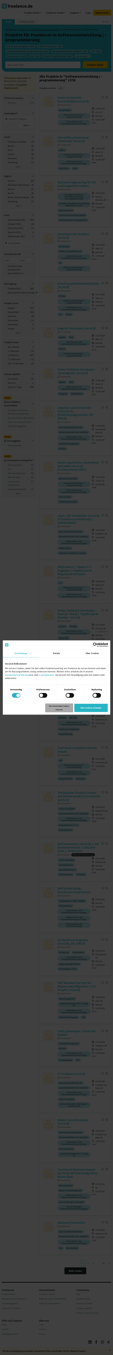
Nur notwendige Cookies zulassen (59, 708)
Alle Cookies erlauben (90, 707)
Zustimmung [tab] (20, 653)
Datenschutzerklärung (17, 675)
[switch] (43, 695)
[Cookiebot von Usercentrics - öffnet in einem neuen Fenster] (95, 645)
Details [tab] (56, 653)
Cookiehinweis (46, 675)
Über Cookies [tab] (92, 653)
